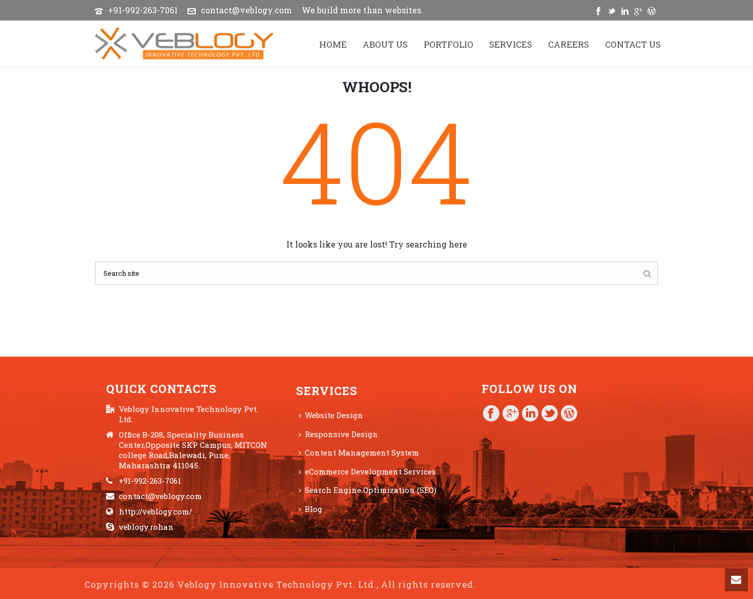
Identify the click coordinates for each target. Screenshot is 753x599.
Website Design (334, 415)
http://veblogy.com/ (155, 511)
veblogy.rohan (146, 526)
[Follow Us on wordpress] (569, 414)
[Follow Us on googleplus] (511, 414)
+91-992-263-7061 (143, 10)
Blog (313, 509)
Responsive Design (341, 434)
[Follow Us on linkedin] (530, 414)
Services (510, 44)
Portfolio (448, 44)
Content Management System (362, 452)
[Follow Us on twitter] (549, 414)
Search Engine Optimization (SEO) (370, 490)
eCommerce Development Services (370, 471)
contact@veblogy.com (246, 10)
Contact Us (633, 44)
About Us (385, 44)
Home (333, 44)
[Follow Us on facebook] (491, 414)
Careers (568, 44)
